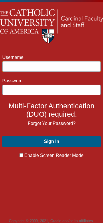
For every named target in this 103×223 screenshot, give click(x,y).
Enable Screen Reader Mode (54, 155)
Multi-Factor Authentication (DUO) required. (51, 110)
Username (12, 57)
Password (12, 80)
